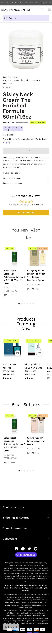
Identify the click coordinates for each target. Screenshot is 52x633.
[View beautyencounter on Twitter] (29, 549)
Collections (10, 538)
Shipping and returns (12, 183)
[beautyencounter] (15, 9)
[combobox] (26, 18)
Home (5, 77)
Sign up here (46, 3)
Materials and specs (12, 178)
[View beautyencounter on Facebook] (23, 549)
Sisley (7, 87)
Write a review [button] (26, 212)
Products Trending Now (26, 324)
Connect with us (13, 507)
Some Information (15, 528)
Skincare (13, 77)
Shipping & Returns (16, 517)
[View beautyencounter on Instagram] (16, 549)
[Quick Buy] (17, 353)
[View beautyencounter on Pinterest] (36, 549)
